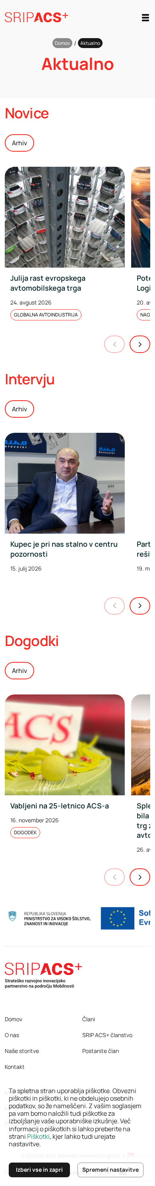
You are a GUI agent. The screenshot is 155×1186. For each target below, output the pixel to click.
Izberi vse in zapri (39, 1169)
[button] (140, 344)
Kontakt (15, 1066)
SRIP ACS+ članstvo (107, 1035)
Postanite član (100, 1051)
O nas (12, 1035)
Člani (88, 1019)
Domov (62, 43)
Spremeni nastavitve (110, 1169)
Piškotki (38, 1136)
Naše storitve (22, 1051)
